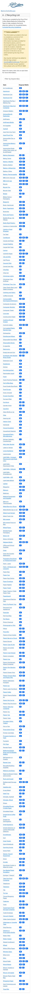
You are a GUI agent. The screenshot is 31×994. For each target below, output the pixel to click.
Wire (4, 958)
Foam (5, 377)
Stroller (5, 862)
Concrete (6, 313)
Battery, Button (8, 165)
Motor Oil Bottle (8, 539)
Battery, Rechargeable (10, 174)
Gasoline (6, 409)
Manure (5, 490)
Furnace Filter (7, 399)
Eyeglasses (6, 364)
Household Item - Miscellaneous (8, 435)
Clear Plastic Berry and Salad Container (10, 288)
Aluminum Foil (7, 98)
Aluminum (6, 91)
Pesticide (6, 612)
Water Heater (7, 939)
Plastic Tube (7, 718)
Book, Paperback (8, 208)
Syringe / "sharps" (8, 875)
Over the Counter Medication (8, 554)
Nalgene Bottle (7, 542)
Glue (4, 415)
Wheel (5, 945)
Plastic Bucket (7, 641)
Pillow (5, 628)
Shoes (5, 803)
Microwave (6, 519)
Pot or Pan (6, 726)
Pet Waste (6, 619)
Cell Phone (6, 260)
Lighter (5, 484)
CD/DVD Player (7, 254)
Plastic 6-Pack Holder (9, 635)
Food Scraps (7, 389)
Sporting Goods (8, 847)
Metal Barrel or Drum (10, 506)
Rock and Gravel (8, 779)
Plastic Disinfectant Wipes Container (9, 663)
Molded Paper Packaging (7, 531)
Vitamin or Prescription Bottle (9, 931)
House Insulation (8, 428)
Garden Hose (7, 405)
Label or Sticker (8, 448)
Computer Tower (8, 310)
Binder (5, 194)
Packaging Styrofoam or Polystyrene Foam (10, 559)
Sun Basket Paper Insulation (8, 871)
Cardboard (6, 238)
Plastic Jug (6, 686)
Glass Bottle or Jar (8, 412)
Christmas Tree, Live (9, 284)
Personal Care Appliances (7, 608)
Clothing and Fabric (9, 292)
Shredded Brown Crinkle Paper (8, 807)
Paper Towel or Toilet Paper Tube (9, 592)
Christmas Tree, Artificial (8, 280)
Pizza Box (6, 632)
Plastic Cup (6, 659)
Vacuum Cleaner (8, 916)
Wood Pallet (7, 961)
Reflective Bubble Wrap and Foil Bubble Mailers (9, 752)
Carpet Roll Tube (8, 247)
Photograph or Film (9, 625)
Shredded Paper (8, 811)
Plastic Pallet (7, 692)
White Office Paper (9, 948)
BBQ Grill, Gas (7, 181)
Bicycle (5, 184)
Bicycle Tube (7, 190)
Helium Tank (7, 421)
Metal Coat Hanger (9, 513)
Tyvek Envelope (8, 913)
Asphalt (5, 129)
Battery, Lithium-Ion (9, 168)
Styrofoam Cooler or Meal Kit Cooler (9, 866)
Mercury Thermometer (7, 502)
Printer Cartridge (8, 733)
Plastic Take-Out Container (8, 707)
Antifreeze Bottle (8, 122)
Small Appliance (8, 825)
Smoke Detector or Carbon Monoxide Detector (9, 829)
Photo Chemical (8, 622)
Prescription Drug (8, 730)
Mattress (6, 493)
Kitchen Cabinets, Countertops (8, 440)
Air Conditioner (8, 88)
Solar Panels (7, 841)
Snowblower (7, 835)
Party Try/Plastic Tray (9, 604)
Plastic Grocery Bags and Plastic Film (9, 676)
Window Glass (7, 952)
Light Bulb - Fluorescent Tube (8, 465)
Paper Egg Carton (8, 578)
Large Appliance (8, 451)
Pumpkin (6, 741)
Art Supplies (7, 125)
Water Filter (6, 936)
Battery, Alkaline (8, 162)
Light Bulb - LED (8, 477)
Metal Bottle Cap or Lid (10, 510)
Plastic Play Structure (9, 703)
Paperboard (7, 596)
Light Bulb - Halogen (9, 469)
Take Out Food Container (7, 879)
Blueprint (6, 202)
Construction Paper (9, 317)
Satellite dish (7, 787)
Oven (4, 550)
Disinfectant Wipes (9, 336)
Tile (4, 890)
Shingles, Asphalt (8, 797)
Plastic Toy (6, 712)
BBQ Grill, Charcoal (9, 178)
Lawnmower (7, 454)
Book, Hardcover (8, 205)
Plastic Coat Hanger (9, 653)
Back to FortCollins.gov (8, 11)
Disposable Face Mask (10, 340)
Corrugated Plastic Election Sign (9, 329)
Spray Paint (6, 851)
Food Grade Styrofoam (10, 386)
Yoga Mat (6, 989)
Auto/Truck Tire (8, 135)
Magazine (6, 487)
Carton (5, 250)
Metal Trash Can (8, 516)
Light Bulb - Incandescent (7, 473)
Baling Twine (7, 158)
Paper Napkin (7, 585)
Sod (4, 838)
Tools (4, 904)
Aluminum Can (7, 94)
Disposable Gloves (9, 343)
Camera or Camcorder (10, 226)
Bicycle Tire (6, 187)
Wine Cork (6, 955)
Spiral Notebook (8, 844)
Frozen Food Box (8, 396)
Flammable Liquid (8, 373)
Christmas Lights (8, 276)
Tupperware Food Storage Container (9, 908)
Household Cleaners (9, 431)
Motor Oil (6, 536)
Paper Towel (7, 588)
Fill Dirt (5, 367)
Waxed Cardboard (8, 942)
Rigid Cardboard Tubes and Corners (10, 775)
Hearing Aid (6, 418)
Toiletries (6, 901)
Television (6, 887)
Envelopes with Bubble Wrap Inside (10, 356)
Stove (5, 859)
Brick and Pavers (8, 215)
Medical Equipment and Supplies (9, 497)
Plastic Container (8, 656)
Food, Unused (7, 393)
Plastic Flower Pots (9, 672)
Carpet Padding (8, 244)
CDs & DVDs (7, 257)
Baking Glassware (8, 155)
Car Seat (5, 234)
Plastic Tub (6, 715)
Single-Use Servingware (7, 820)
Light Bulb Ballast (8, 480)
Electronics (6, 349)
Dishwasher (7, 333)
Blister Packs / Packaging (7, 198)
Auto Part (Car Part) (9, 132)
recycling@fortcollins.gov (12, 62)
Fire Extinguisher (8, 370)
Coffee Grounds (8, 296)
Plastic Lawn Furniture (10, 689)
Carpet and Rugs (8, 241)
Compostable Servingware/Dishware (10, 300)
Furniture (6, 402)
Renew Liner (7, 762)
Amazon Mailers (8, 111)
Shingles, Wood (8, 800)
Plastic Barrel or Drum (10, 638)
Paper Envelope (8, 581)
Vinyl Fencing (7, 927)
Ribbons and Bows (9, 771)
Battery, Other (7, 171)
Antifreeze (6, 119)
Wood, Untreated (8, 973)
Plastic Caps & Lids (9, 645)
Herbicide (6, 425)
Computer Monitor (9, 307)
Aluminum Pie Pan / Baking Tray (9, 102)
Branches (6, 211)
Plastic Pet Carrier (8, 700)
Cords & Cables (8, 325)
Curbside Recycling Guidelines (11, 27)
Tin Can (5, 893)
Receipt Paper (7, 747)
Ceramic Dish (7, 263)
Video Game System (9, 919)
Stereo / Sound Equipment (7, 855)
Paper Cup (6, 575)
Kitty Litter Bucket (8, 444)
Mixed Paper (7, 527)
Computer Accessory (9, 304)
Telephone (6, 883)
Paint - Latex (7, 564)
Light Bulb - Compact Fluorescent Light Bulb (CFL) (10, 459)
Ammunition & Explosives (7, 115)
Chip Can (6, 273)
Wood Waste (7, 964)
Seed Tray (6, 793)
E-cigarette (6, 346)
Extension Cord (8, 361)
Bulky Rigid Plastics (9, 223)
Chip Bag (6, 270)
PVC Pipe (6, 744)
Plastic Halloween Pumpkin (8, 681)
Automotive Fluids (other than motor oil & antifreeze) (9, 150)
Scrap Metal (7, 790)
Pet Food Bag (7, 616)
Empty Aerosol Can (9, 352)
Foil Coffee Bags (8, 383)
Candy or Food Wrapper (7, 230)
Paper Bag (6, 572)
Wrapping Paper (8, 981)
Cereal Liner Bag (8, 266)
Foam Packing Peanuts (10, 380)
